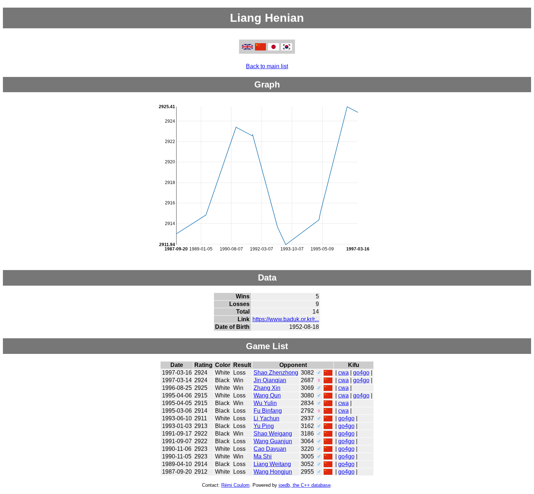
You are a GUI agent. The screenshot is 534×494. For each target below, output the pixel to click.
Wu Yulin (265, 403)
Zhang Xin (267, 388)
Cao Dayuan (270, 449)
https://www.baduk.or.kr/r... (285, 319)
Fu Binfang (268, 411)
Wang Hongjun (273, 472)
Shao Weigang (273, 433)
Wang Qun (267, 395)
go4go (361, 373)
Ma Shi (263, 456)
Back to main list (267, 66)
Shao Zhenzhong (276, 373)
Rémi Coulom (235, 485)
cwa (343, 373)
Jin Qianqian (270, 380)
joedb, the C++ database (305, 485)
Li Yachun (266, 418)
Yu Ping (264, 426)
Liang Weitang (272, 464)
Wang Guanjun (273, 441)
